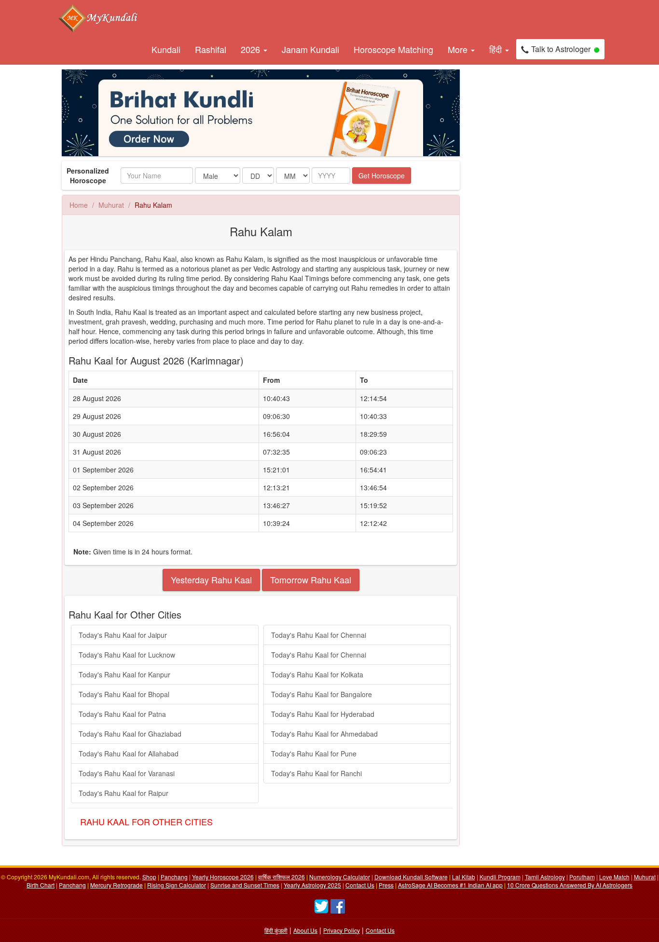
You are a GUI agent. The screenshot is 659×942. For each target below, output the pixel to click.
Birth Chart (41, 885)
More (459, 49)
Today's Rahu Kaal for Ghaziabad (130, 734)
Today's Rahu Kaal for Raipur (123, 793)
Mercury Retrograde (116, 885)
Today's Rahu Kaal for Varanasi (127, 773)
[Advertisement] (512, 214)
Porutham (582, 877)
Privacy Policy (341, 930)
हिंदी (496, 49)
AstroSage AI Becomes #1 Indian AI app (450, 885)
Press (386, 885)
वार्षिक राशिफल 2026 (281, 877)
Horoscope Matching (393, 49)
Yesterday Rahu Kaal (211, 579)
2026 (251, 49)
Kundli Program (500, 877)
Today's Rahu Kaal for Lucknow (127, 654)
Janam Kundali (310, 49)
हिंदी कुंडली (276, 930)
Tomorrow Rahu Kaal (310, 579)
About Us (305, 930)
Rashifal (210, 49)
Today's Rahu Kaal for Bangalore (321, 694)
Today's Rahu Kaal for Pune (314, 753)
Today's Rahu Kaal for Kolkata (317, 674)
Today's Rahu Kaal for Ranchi (316, 773)
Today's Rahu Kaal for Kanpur (124, 674)
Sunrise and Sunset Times (244, 885)
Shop (149, 877)
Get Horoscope (381, 175)
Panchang (174, 877)
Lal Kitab (463, 877)
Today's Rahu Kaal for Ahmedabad (324, 734)
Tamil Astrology (545, 877)
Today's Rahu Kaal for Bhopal (124, 694)
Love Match (614, 877)
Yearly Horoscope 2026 (223, 877)
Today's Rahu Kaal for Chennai (318, 635)
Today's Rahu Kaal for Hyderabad (322, 714)
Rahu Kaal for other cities (146, 821)
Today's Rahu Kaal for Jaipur (123, 635)
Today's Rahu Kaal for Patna (122, 714)
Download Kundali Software (411, 877)
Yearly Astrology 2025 (312, 885)
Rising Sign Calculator (176, 885)
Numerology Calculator (339, 877)
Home (78, 205)
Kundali (165, 49)
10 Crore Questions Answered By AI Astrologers (569, 885)
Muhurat (111, 205)
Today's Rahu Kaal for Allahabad (128, 753)
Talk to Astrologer (560, 48)
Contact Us (359, 885)
